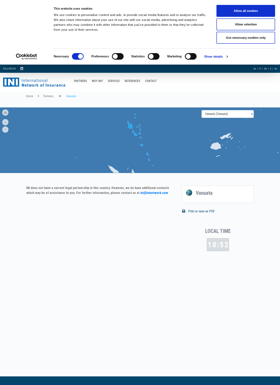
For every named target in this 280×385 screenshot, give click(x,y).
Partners (80, 81)
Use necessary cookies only (246, 37)
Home (29, 96)
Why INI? (97, 81)
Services (114, 81)
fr (260, 68)
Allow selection (246, 24)
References (132, 81)
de (265, 68)
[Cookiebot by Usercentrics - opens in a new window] (26, 57)
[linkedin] (21, 69)
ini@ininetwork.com (154, 193)
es (275, 68)
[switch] (118, 56)
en (255, 68)
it (270, 68)
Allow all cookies (246, 11)
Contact (151, 81)
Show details (213, 56)
